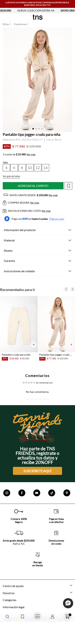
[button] (7, 617)
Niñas (6, 24)
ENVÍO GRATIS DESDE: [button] (33, 195)
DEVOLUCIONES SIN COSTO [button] (29, 210)
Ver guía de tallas (11, 176)
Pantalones (20, 24)
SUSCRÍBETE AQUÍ (37, 471)
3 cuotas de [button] (19, 154)
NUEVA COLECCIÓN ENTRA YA (19, 10)
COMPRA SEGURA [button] (23, 202)
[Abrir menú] (37, 616)
